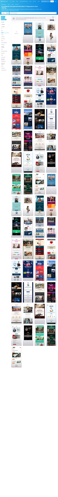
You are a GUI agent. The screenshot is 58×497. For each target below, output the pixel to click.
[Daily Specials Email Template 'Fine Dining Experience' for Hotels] (39, 141)
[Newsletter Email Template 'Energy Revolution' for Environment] (28, 119)
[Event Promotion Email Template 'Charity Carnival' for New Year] (16, 184)
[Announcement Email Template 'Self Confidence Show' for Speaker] (51, 162)
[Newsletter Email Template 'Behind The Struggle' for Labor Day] (16, 76)
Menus (9, 4)
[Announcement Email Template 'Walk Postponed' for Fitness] (28, 32)
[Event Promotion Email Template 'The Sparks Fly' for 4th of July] (51, 97)
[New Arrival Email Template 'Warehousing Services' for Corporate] (28, 76)
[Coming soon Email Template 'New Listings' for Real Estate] (16, 141)
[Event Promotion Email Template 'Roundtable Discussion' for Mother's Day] (39, 76)
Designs (3, 13)
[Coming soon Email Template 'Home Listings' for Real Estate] (39, 184)
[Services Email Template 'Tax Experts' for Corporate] (39, 162)
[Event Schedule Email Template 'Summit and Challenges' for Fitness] (28, 54)
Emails (7, 13)
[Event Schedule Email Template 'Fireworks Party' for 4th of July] (16, 119)
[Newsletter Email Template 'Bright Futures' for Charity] (51, 54)
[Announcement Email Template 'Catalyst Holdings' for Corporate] (16, 54)
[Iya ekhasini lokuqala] (3, 1)
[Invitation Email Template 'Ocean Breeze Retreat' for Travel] (51, 141)
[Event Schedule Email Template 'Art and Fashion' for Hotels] (28, 184)
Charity (13, 4)
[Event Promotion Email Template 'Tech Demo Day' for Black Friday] (39, 54)
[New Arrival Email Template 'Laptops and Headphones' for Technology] (39, 119)
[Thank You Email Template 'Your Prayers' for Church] (16, 162)
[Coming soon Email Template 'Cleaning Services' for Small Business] (28, 162)
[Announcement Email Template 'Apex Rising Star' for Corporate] (51, 119)
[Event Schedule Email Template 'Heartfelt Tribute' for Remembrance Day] (28, 97)
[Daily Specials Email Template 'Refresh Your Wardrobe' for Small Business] (51, 32)
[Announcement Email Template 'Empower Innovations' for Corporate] (39, 32)
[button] (8, 24)
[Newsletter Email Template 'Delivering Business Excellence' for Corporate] (39, 97)
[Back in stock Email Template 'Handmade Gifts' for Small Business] (51, 76)
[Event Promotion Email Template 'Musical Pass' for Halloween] (28, 141)
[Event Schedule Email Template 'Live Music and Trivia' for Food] (16, 97)
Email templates (3, 4)
